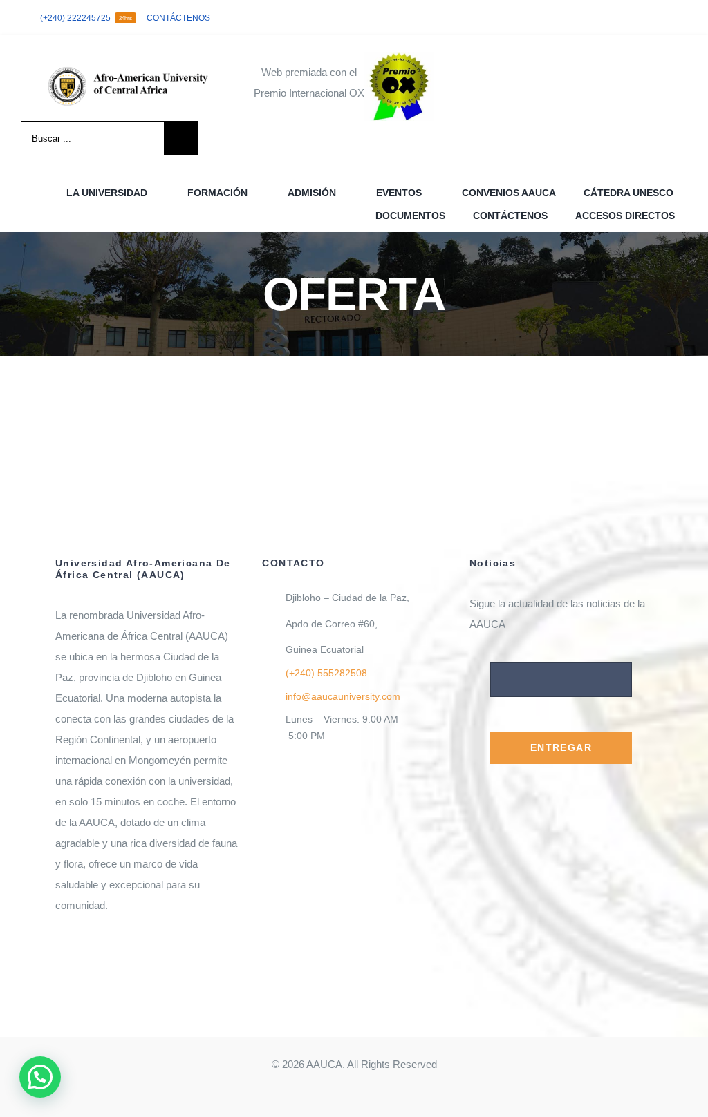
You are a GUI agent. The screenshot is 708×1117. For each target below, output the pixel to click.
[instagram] (661, 17)
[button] (40, 1077)
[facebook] (617, 17)
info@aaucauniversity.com (343, 696)
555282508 (326, 672)
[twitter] (639, 17)
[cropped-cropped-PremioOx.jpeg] (399, 57)
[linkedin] (683, 17)
